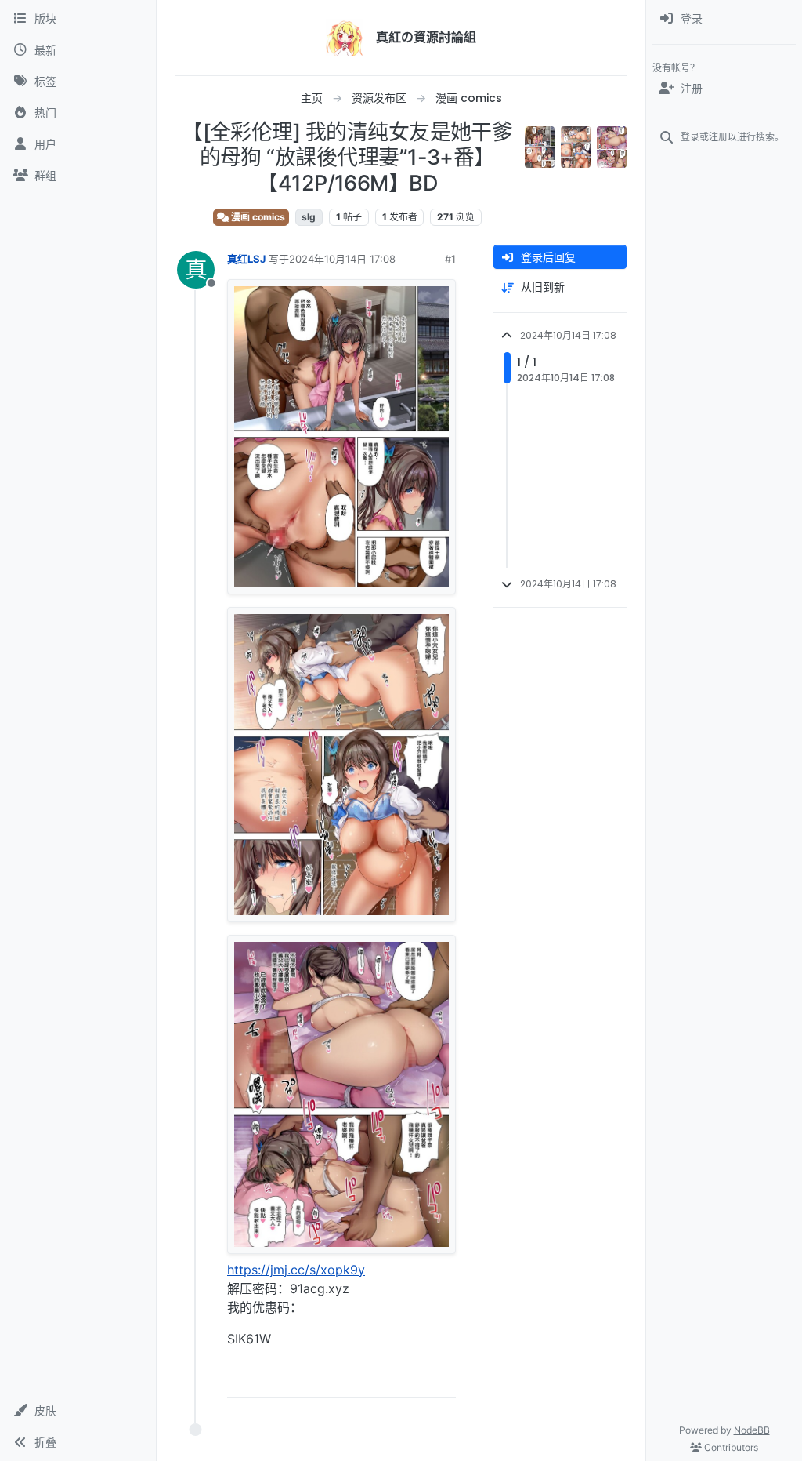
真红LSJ (246, 259)
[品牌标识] (344, 37)
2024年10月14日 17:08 (342, 259)
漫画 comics (257, 217)
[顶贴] (356, 1379)
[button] (78, 1410)
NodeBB (752, 1430)
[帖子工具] (442, 1379)
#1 (450, 259)
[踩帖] (411, 1379)
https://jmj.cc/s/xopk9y (296, 1269)
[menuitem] (724, 18)
